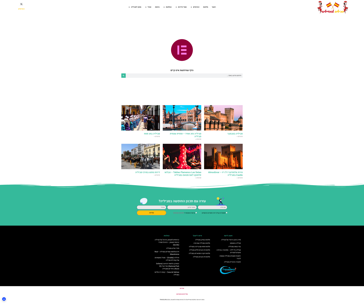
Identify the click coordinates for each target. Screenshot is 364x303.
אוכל (149, 7)
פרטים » (240, 136)
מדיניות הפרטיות (178, 213)
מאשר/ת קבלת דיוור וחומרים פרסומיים (214, 213)
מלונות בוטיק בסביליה (202, 239)
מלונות (205, 7)
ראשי (214, 7)
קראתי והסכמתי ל (184, 213)
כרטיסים (196, 7)
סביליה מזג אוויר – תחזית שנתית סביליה (185, 135)
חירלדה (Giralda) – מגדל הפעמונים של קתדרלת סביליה (167, 259)
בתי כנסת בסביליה (234, 246)
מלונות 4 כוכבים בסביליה (201, 257)
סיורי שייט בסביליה (172, 248)
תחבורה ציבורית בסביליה (232, 262)
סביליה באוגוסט (235, 243)
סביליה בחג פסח (152, 133)
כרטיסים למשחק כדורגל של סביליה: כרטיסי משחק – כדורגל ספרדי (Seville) (167, 242)
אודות (182, 288)
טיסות (157, 7)
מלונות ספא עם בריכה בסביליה (199, 246)
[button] (21, 4)
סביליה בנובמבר (235, 133)
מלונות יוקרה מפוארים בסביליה (199, 253)
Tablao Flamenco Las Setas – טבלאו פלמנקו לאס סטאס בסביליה (183, 174)
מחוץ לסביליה (136, 7)
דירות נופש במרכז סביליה (147, 172)
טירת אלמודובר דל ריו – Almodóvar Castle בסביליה (225, 174)
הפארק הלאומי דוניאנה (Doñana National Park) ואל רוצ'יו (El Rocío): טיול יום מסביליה (167, 266)
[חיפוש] (123, 75)
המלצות (169, 7)
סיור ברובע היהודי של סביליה (231, 239)
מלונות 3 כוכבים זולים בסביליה (199, 250)
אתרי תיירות (182, 7)
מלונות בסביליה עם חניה (201, 243)
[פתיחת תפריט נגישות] (4, 299)
